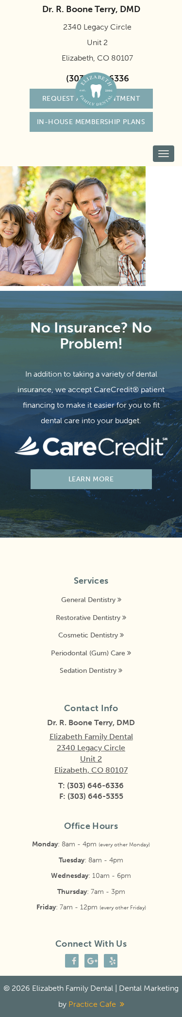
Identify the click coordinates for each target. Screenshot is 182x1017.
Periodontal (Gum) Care (88, 653)
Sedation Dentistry (88, 670)
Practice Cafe (92, 1004)
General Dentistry (88, 599)
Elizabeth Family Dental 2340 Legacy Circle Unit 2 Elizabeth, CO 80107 (91, 753)
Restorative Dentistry (88, 617)
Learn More (91, 479)
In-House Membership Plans (91, 122)
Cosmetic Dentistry (88, 635)
